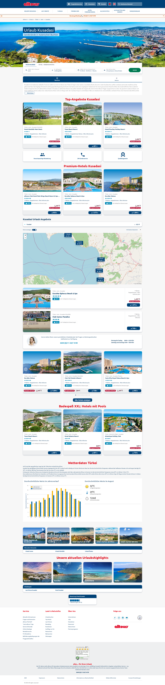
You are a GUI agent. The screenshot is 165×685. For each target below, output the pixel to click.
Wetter (117, 80)
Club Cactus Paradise (61, 317)
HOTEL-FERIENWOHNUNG (90, 11)
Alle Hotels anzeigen (82, 400)
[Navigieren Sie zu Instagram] (118, 617)
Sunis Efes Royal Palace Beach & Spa (117, 378)
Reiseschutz (48, 631)
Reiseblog (48, 624)
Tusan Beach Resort (71, 129)
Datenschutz (71, 626)
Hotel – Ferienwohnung (46, 64)
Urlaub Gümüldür (60, 551)
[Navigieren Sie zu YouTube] (126, 617)
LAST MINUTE (45, 11)
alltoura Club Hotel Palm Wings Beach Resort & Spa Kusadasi (42, 196)
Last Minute (48, 622)
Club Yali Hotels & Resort (73, 378)
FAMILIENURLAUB (135, 11)
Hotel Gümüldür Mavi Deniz (33, 129)
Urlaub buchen (49, 617)
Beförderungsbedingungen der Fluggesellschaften (31, 637)
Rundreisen (48, 626)
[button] (77, 242)
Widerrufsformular (111, 678)
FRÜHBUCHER (75, 11)
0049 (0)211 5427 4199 (69, 343)
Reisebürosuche (27, 631)
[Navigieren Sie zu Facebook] (114, 617)
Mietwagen (48, 636)
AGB (25, 678)
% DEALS (60, 11)
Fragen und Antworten (29, 619)
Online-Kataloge (27, 629)
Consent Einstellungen (134, 678)
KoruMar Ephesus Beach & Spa (74, 196)
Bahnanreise (48, 634)
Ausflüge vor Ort (49, 629)
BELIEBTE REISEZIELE (30, 11)
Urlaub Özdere (89, 551)
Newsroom (71, 624)
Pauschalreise (30, 64)
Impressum (42, 678)
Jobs (69, 619)
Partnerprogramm (73, 629)
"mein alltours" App (28, 624)
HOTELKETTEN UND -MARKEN (120, 11)
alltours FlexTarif (27, 622)
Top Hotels (48, 619)
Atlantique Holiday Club (113, 436)
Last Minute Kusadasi (31, 590)
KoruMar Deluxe (110, 196)
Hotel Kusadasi (59, 590)
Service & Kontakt (27, 626)
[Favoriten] (110, 4)
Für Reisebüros (27, 634)
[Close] (164, 16)
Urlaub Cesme (29, 551)
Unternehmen (72, 617)
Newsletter (71, 622)
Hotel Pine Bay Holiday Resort (115, 129)
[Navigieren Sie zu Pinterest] (122, 617)
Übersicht (57, 80)
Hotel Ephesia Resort (72, 436)
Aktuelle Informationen (29, 617)
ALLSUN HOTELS (104, 11)
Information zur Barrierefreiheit (85, 678)
